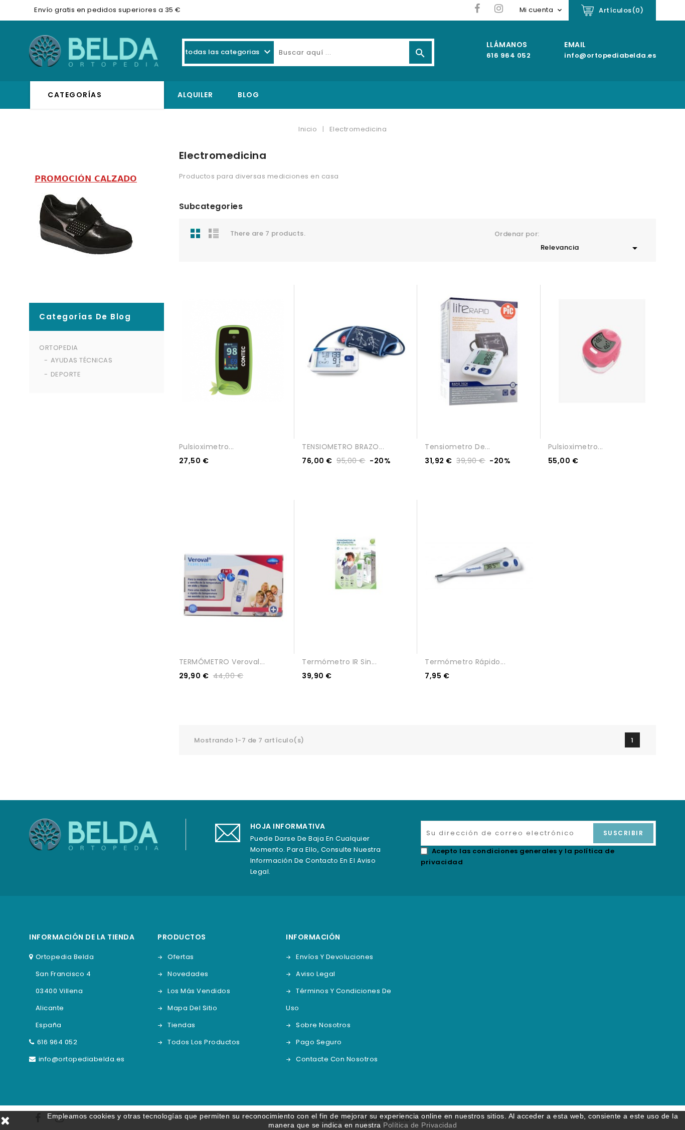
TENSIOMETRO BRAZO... (343, 447)
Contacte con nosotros (337, 1059)
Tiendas (181, 1025)
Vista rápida (242, 421)
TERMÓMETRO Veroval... (222, 662)
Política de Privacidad (420, 1125)
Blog (248, 95)
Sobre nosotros (323, 1025)
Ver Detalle (224, 421)
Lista (214, 233)
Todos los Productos (203, 1042)
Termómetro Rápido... (465, 662)
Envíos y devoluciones (335, 957)
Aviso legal (315, 974)
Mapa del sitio (192, 1008)
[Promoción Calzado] (85, 221)
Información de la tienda (81, 937)
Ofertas (180, 957)
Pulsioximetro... (206, 447)
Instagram (499, 9)
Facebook (477, 9)
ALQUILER (195, 95)
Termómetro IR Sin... (339, 662)
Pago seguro (319, 1042)
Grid (196, 233)
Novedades (188, 974)
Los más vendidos (198, 991)
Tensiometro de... (457, 447)
